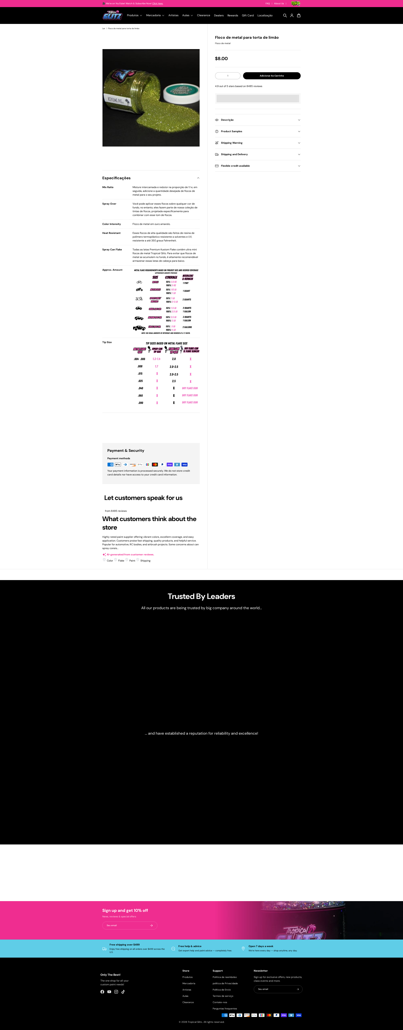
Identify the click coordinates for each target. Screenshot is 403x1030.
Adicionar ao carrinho (272, 75)
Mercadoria (188, 983)
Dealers (219, 15)
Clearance (203, 15)
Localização (265, 15)
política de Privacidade (225, 983)
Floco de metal (222, 43)
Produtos (187, 977)
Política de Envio (222, 989)
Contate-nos (220, 1002)
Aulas (185, 996)
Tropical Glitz (195, 1022)
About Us (279, 3)
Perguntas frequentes (225, 1008)
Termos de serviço (223, 996)
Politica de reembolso (225, 977)
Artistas (173, 15)
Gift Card (248, 15)
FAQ (268, 3)
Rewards (232, 15)
